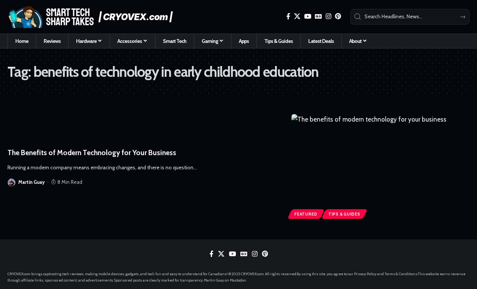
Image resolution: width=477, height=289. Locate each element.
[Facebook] (288, 16)
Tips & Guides (344, 214)
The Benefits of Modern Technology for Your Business (91, 152)
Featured (305, 214)
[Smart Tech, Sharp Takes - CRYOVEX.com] (94, 17)
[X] (297, 16)
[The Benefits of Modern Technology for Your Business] (380, 167)
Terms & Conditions (401, 273)
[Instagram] (328, 16)
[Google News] (318, 16)
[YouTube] (307, 16)
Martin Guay (31, 182)
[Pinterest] (338, 16)
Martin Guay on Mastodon (225, 280)
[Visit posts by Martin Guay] (11, 182)
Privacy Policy (365, 273)
